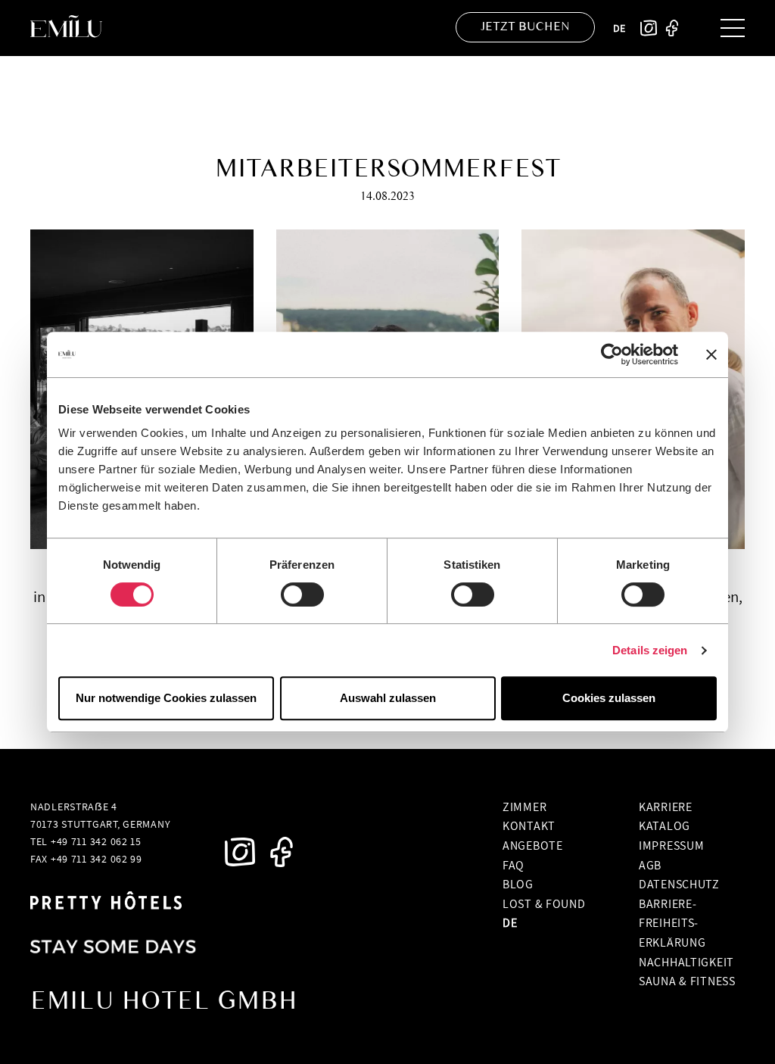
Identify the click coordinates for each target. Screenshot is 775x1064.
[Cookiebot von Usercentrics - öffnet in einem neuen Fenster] (612, 354)
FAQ (513, 864)
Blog (518, 883)
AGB (650, 864)
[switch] (302, 594)
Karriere (666, 806)
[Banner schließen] (711, 354)
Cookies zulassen (608, 697)
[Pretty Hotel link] (106, 902)
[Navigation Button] (733, 28)
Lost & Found (544, 903)
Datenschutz (679, 883)
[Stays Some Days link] (113, 949)
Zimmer (524, 806)
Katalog (664, 825)
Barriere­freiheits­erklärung (672, 923)
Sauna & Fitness (687, 980)
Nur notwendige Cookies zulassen (166, 697)
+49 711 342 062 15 (96, 841)
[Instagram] (648, 28)
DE (619, 27)
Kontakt (529, 825)
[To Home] (72, 28)
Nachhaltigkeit (686, 961)
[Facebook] (672, 28)
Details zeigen (649, 650)
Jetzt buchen (525, 26)
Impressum (671, 845)
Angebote (533, 845)
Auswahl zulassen (388, 697)
